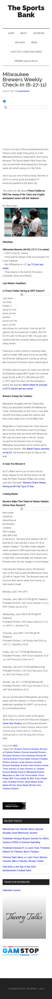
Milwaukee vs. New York (13, 775)
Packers (18, 723)
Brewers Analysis (31, 749)
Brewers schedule (33, 762)
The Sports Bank (26, 11)
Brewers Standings (11, 765)
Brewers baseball (30, 752)
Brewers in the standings (23, 755)
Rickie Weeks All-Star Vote (29, 785)
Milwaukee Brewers (35, 772)
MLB (15, 746)
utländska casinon (12, 890)
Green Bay (8, 723)
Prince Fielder (31, 775)
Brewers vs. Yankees (35, 769)
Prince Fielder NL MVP (24, 778)
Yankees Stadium (11, 788)
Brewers (18, 749)
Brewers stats (27, 765)
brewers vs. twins (17, 769)
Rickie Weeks (31, 782)
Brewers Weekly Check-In (14, 772)
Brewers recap (17, 762)
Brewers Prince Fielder (20, 759)
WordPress (32, 988)
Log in (41, 988)
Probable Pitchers (16, 782)
